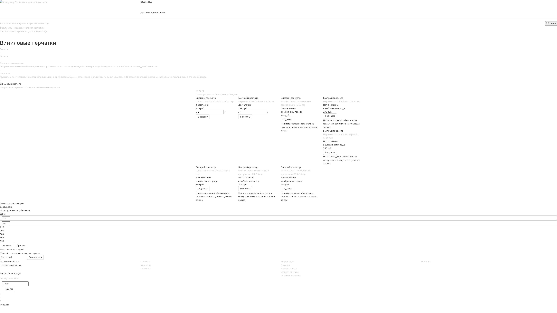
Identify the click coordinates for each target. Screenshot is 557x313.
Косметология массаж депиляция (65, 66)
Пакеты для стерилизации (112, 76)
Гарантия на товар (290, 275)
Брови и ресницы (91, 66)
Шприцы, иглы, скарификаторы (53, 76)
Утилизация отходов (187, 76)
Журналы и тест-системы (13, 76)
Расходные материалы (112, 66)
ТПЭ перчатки (30, 87)
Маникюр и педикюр (37, 66)
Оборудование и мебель (13, 66)
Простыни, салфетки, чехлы (161, 76)
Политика (145, 268)
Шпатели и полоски (136, 76)
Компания (145, 261)
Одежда (202, 76)
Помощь (285, 264)
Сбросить (20, 245)
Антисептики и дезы (135, 66)
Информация (287, 261)
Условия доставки (290, 271)
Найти (8, 289)
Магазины (145, 264)
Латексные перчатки (49, 87)
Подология (151, 66)
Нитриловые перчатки (11, 87)
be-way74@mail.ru (9, 278)
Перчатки (31, 76)
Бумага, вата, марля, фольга (83, 76)
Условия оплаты (289, 268)
